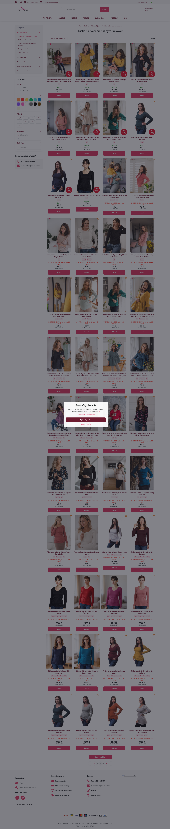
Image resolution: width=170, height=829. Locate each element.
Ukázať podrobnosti (86, 424)
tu (99, 411)
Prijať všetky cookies (86, 420)
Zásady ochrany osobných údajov (86, 414)
